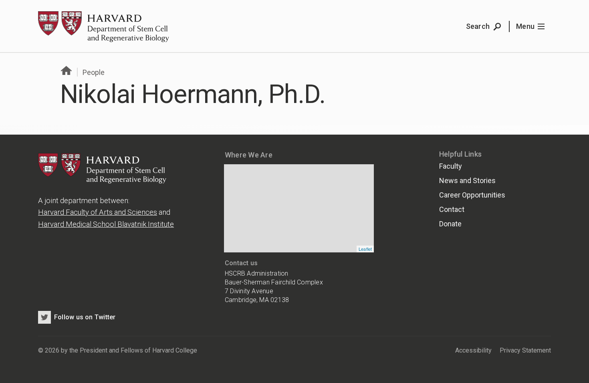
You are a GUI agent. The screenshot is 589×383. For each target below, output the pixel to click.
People (94, 72)
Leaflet (365, 249)
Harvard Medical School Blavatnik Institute (106, 224)
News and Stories (467, 180)
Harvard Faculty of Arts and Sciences (97, 212)
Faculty (450, 166)
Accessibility (473, 350)
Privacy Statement (525, 350)
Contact (451, 209)
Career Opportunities (472, 195)
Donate (450, 224)
